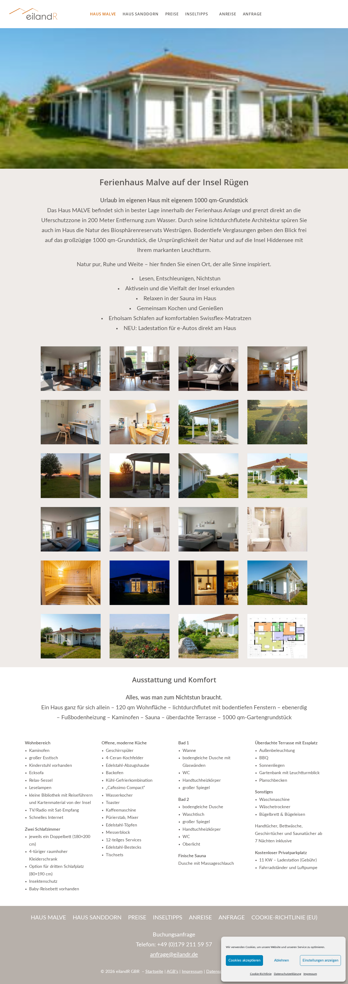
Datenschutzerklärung (287, 973)
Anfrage (252, 14)
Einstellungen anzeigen (320, 960)
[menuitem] (103, 14)
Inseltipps (196, 14)
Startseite (154, 972)
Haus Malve (103, 14)
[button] (338, 14)
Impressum (310, 973)
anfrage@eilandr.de (174, 955)
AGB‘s (172, 972)
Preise (172, 14)
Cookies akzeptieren (244, 960)
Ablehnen (281, 960)
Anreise (227, 14)
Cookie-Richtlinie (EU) (284, 918)
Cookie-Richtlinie (261, 973)
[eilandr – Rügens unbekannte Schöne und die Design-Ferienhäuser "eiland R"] (33, 14)
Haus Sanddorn (140, 14)
